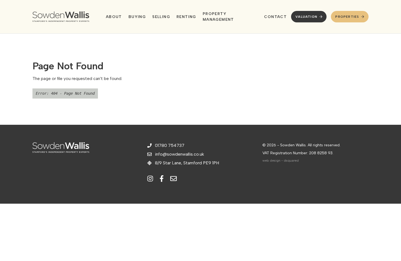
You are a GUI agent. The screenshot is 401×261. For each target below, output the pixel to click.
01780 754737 (169, 145)
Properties (347, 17)
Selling (161, 16)
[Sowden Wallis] (62, 16)
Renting (186, 16)
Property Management (218, 16)
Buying (137, 16)
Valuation (306, 17)
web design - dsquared (280, 160)
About (114, 16)
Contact (275, 16)
